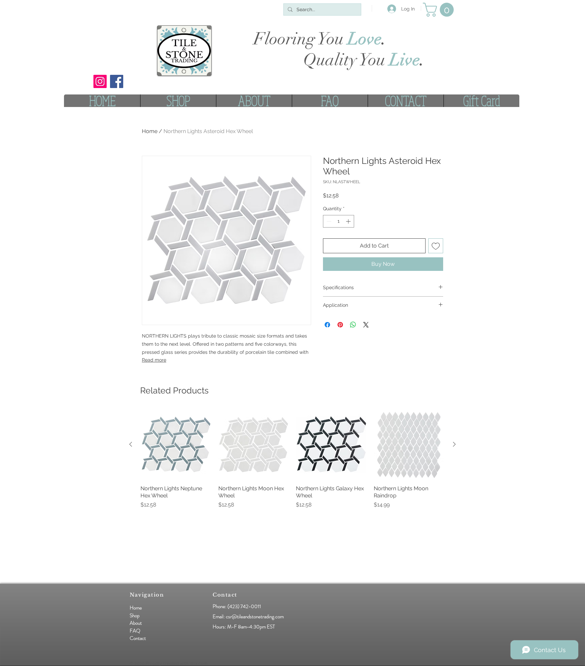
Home (149, 131)
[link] (440, 10)
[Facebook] (116, 81)
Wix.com (199, 663)
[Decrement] (328, 221)
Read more (154, 360)
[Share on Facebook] (327, 325)
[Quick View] (176, 444)
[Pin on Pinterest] (340, 325)
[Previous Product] (131, 444)
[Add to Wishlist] (435, 245)
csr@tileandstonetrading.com (255, 616)
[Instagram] (100, 81)
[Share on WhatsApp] (353, 325)
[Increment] (349, 221)
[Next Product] (454, 444)
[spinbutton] (338, 221)
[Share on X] (366, 325)
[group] (292, 462)
